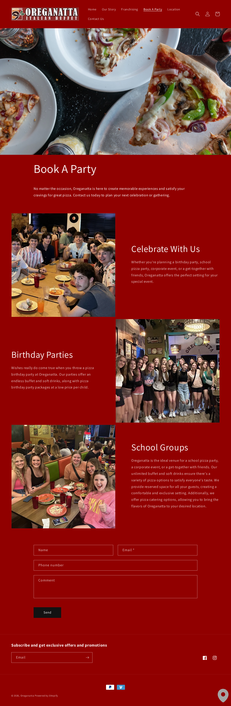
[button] (198, 14)
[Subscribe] (87, 657)
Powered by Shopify (46, 695)
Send (47, 612)
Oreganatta (27, 695)
